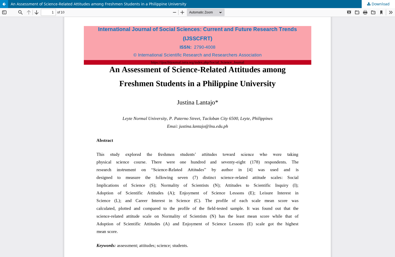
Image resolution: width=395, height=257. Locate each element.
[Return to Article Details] (4, 4)
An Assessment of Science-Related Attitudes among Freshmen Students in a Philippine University (98, 3)
